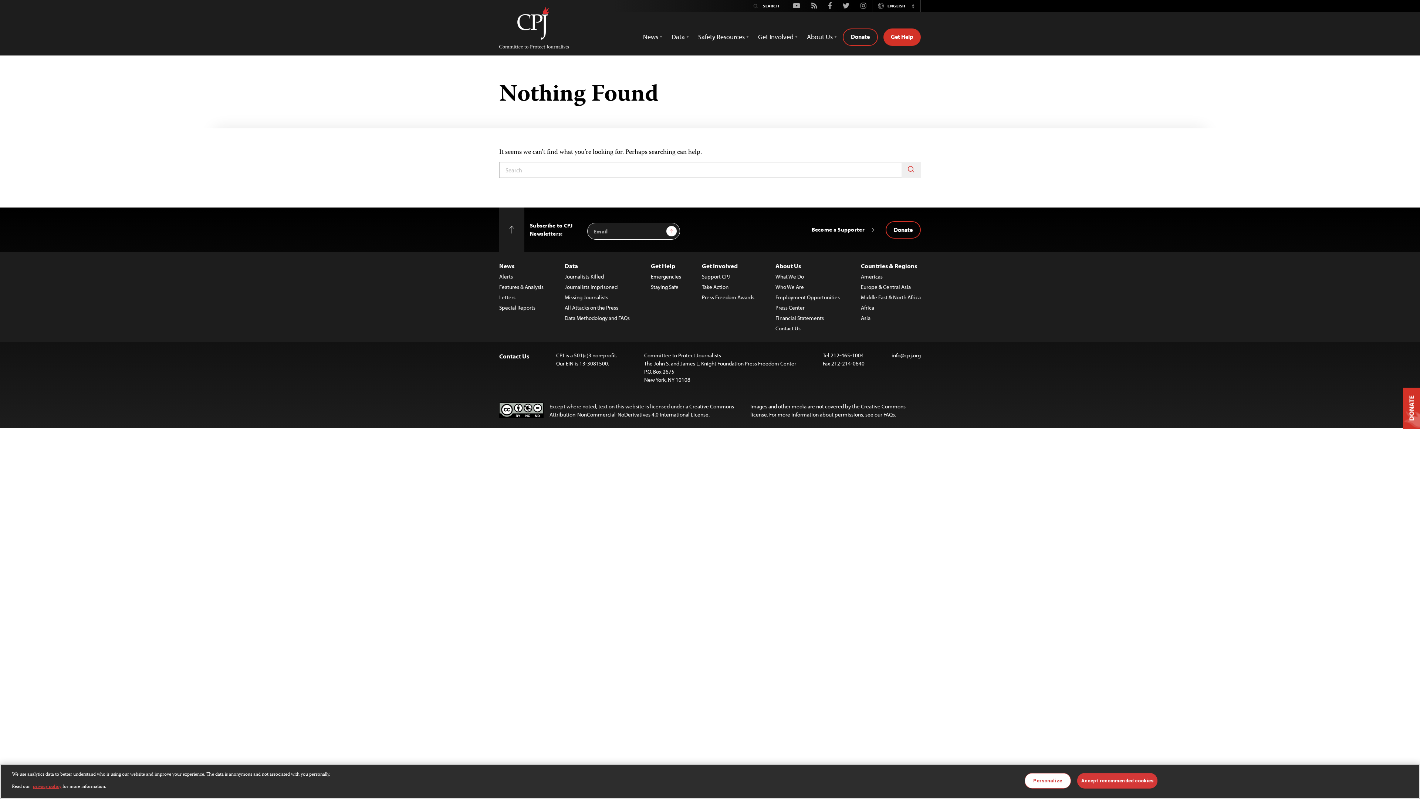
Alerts (506, 276)
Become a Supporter (838, 229)
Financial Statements (799, 317)
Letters (507, 297)
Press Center (790, 307)
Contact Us (788, 328)
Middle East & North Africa (891, 297)
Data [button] (678, 37)
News (506, 266)
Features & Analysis (521, 286)
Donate (860, 36)
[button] (913, 6)
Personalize (1047, 780)
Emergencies (666, 276)
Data (571, 266)
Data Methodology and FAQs (597, 317)
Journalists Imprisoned (591, 286)
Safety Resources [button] (721, 37)
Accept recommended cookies (1117, 780)
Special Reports (517, 307)
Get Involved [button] (776, 37)
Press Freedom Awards (728, 297)
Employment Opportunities (807, 297)
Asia (865, 317)
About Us (788, 266)
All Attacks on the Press (591, 307)
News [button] (650, 37)
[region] (710, 781)
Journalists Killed (584, 276)
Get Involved (720, 266)
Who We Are (789, 286)
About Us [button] (820, 37)
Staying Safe (665, 286)
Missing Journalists (586, 297)
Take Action (715, 286)
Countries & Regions (889, 266)
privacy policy (47, 786)
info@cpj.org (906, 355)
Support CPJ (716, 276)
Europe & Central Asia (886, 286)
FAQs (889, 414)
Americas (872, 276)
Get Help (902, 36)
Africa (867, 307)
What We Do (789, 276)
